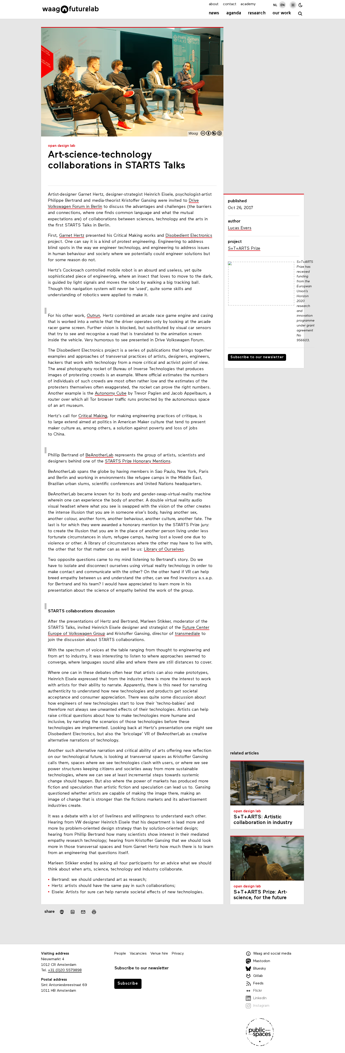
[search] (300, 13)
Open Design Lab (61, 146)
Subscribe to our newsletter (257, 357)
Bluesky (259, 969)
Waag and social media (272, 954)
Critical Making (92, 416)
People (120, 954)
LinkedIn (260, 998)
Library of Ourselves (164, 549)
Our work (281, 13)
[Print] (94, 912)
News (214, 13)
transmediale (187, 634)
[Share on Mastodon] (61, 912)
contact (229, 4)
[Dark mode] (300, 4)
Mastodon (261, 961)
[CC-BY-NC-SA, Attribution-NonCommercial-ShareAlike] (211, 134)
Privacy (178, 954)
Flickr (257, 991)
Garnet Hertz (71, 235)
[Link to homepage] (70, 9)
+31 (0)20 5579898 (65, 970)
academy (248, 4)
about (213, 4)
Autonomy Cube (110, 393)
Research (257, 13)
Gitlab (258, 976)
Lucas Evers (239, 228)
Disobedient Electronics (188, 235)
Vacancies (138, 954)
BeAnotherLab (99, 455)
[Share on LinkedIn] (72, 912)
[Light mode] (293, 4)
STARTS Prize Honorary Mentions (137, 461)
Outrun (93, 316)
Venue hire (159, 954)
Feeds (258, 983)
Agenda (233, 13)
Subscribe (128, 984)
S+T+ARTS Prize (244, 248)
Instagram (261, 1006)
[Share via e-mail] (83, 912)
